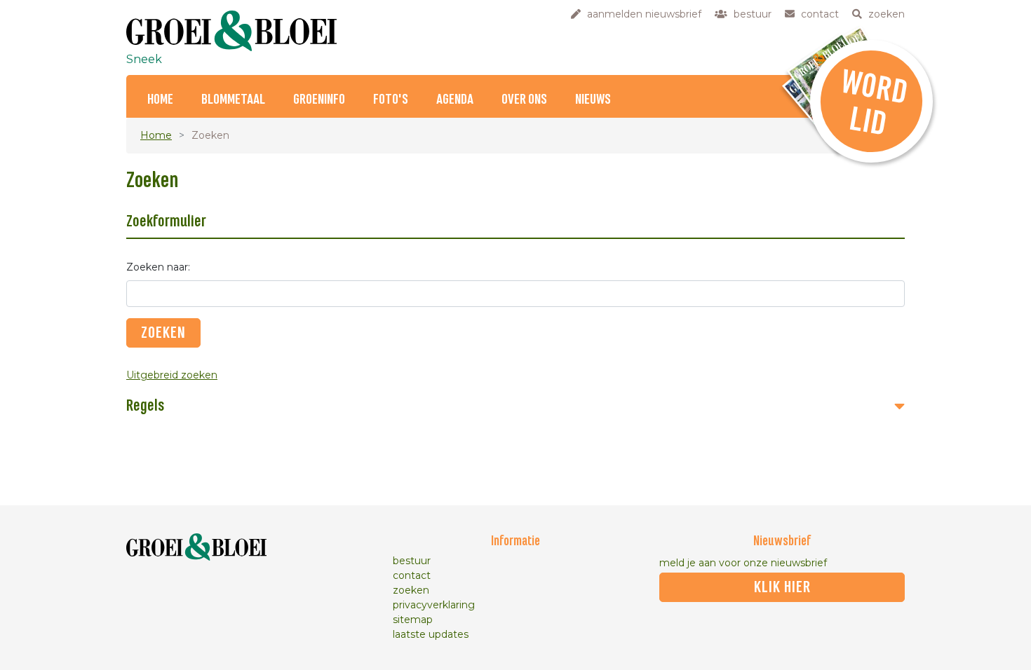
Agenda (454, 100)
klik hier (782, 587)
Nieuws (593, 100)
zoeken (411, 590)
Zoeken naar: (158, 267)
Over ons (524, 100)
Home (160, 100)
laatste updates (431, 634)
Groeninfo (319, 100)
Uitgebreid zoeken (171, 375)
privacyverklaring (434, 605)
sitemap (413, 619)
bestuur (412, 560)
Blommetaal (233, 100)
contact (412, 575)
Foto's (390, 100)
